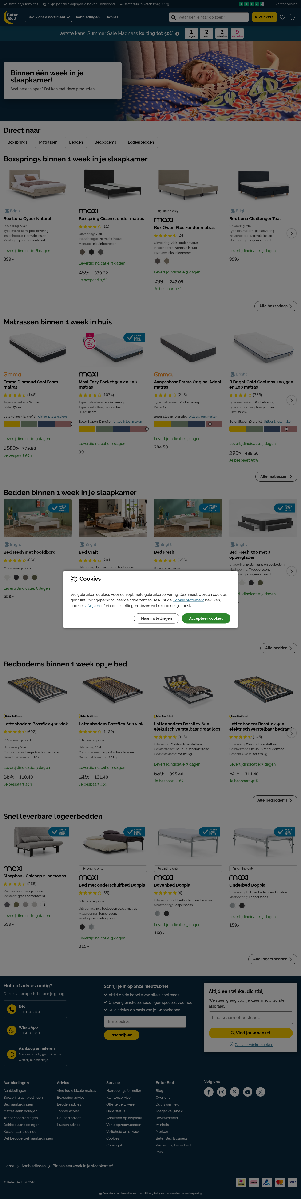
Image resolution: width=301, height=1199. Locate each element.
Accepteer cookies (206, 618)
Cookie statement (188, 600)
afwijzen (92, 605)
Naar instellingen (156, 618)
